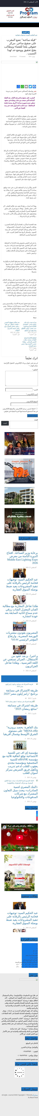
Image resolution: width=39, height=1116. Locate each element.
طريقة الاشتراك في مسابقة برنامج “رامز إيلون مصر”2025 (21, 692)
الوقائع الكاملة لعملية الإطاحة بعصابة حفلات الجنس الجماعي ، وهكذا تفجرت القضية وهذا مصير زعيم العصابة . (28, 342)
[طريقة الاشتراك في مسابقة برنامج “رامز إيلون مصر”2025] (19, 683)
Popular (35, 676)
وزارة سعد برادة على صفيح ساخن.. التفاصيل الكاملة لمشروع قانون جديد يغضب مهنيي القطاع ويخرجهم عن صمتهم (29, 326)
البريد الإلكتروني (32, 394)
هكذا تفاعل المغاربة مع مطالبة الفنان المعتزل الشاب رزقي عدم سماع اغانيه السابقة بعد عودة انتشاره (20, 611)
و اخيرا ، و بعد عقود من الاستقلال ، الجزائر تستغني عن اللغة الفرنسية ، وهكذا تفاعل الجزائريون (20, 661)
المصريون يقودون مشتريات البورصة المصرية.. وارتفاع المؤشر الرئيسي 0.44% (22, 636)
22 (25, 713)
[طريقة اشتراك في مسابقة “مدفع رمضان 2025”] (19, 700)
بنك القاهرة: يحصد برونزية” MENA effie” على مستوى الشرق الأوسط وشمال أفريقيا (20, 730)
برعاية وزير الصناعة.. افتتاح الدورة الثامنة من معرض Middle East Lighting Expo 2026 (22, 558)
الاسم (35, 390)
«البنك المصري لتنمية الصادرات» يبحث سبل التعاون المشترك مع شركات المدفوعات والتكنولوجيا (21, 792)
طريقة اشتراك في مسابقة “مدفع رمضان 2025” (23, 707)
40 (25, 698)
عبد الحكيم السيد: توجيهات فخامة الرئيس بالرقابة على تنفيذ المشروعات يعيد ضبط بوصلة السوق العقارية (22, 584)
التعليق (35, 370)
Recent (36, 679)
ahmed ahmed (13, 56)
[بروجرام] (36, 25)
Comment (34, 681)
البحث (36, 420)
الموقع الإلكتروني (32, 401)
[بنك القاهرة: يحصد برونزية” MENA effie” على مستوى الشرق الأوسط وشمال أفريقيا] (19, 716)
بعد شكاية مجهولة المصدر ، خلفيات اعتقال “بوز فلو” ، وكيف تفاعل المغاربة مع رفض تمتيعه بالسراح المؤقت (12, 326)
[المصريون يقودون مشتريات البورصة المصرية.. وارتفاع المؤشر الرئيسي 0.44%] (19, 623)
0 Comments (22, 56)
